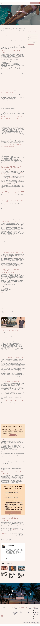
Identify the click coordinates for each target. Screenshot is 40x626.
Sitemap (24, 622)
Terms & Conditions (31, 622)
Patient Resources (20, 11)
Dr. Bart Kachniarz (10, 545)
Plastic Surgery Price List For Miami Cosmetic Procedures (21, 575)
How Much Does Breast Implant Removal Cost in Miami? (12, 575)
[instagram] (2, 1)
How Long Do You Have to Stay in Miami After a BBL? (4, 574)
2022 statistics (10, 177)
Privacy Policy (27, 622)
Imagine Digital (38, 623)
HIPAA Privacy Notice (36, 622)
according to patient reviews (8, 35)
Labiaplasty (3, 28)
